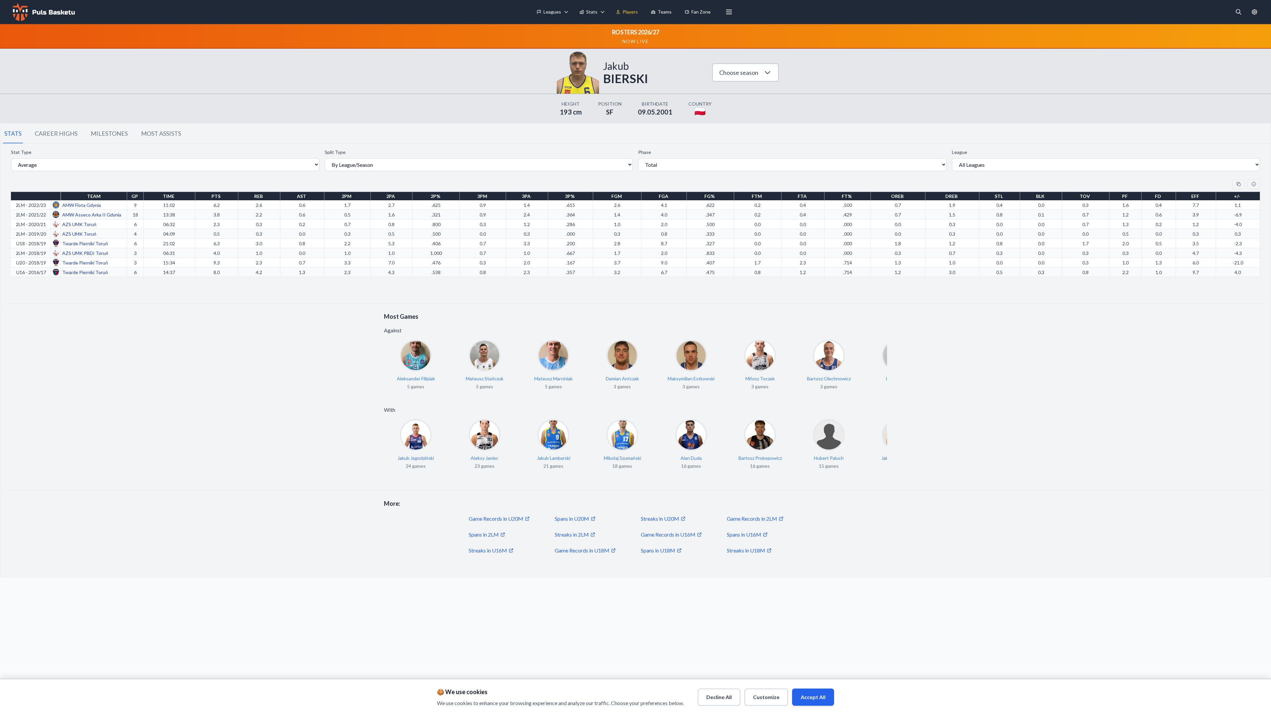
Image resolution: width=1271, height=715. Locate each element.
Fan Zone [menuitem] (701, 12)
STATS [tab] (13, 133)
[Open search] (1239, 12)
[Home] (43, 12)
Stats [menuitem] (591, 12)
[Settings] (1254, 12)
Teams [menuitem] (665, 12)
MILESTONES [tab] (109, 133)
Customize (766, 697)
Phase (644, 152)
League (959, 152)
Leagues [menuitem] (552, 12)
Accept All (813, 697)
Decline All (719, 697)
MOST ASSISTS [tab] (161, 133)
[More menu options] (729, 12)
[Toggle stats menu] (602, 12)
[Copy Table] (1238, 184)
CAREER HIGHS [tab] (56, 133)
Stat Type (21, 152)
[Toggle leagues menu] (566, 12)
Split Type (335, 152)
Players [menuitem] (630, 12)
